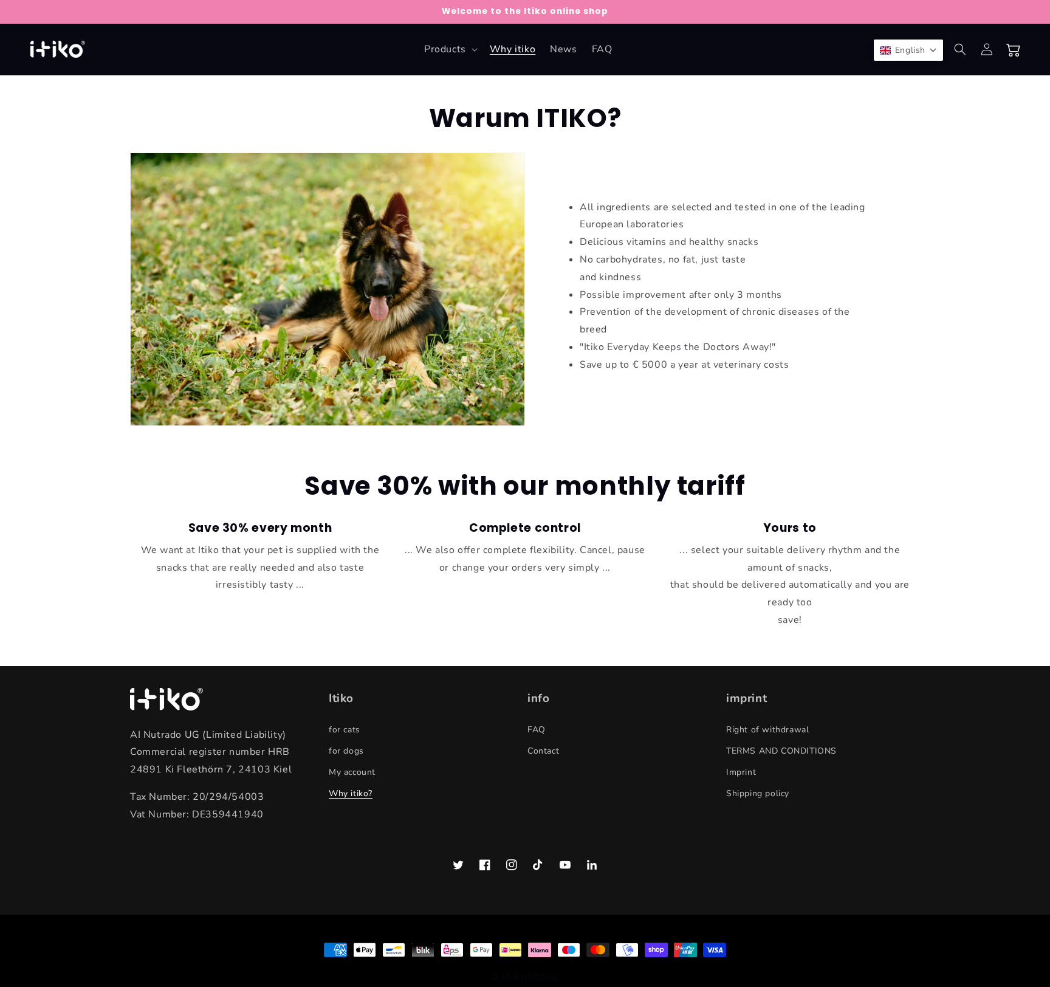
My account (352, 772)
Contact (543, 751)
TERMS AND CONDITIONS (781, 751)
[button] (449, 49)
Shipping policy (757, 793)
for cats (344, 729)
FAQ (536, 729)
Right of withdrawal (767, 729)
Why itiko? (350, 793)
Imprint (741, 772)
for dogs (346, 751)
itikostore (530, 976)
